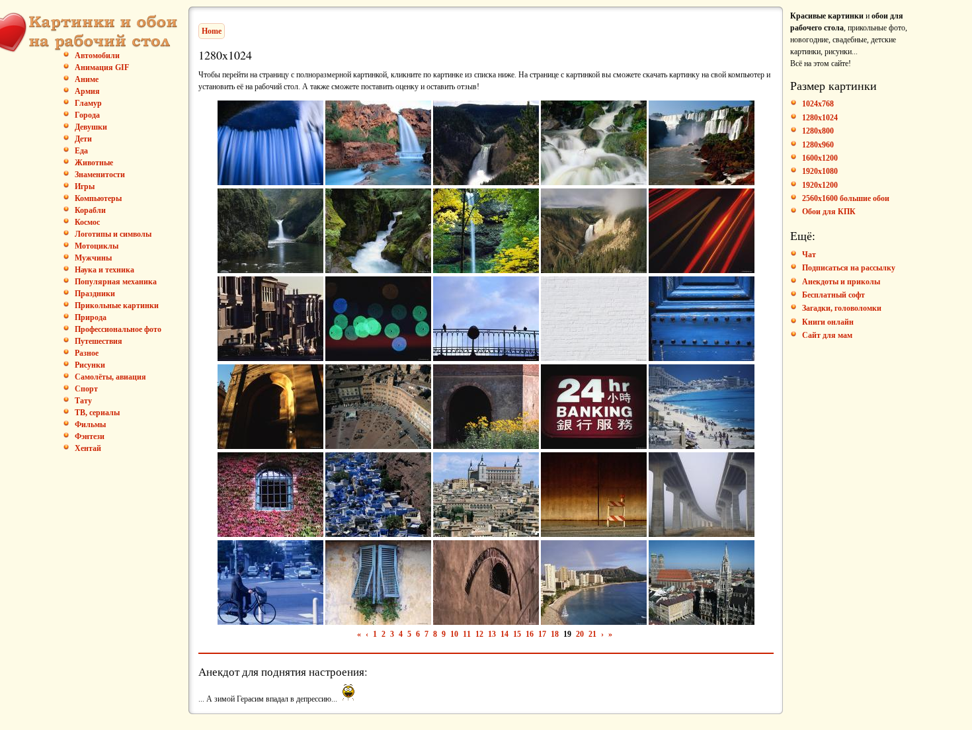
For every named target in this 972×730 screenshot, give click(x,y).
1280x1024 (820, 117)
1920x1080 (820, 171)
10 (454, 634)
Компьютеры (98, 198)
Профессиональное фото (118, 329)
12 (479, 634)
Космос (87, 222)
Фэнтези (89, 436)
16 (530, 634)
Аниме (87, 79)
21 (592, 634)
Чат (809, 254)
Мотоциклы (96, 246)
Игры (85, 186)
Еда (81, 150)
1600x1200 (820, 158)
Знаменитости (100, 174)
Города (87, 115)
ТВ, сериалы (97, 412)
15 (517, 634)
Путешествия (98, 341)
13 (492, 634)
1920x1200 (820, 185)
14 (504, 634)
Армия (87, 91)
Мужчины (93, 258)
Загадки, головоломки (841, 308)
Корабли (90, 210)
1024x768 (818, 103)
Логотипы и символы (113, 234)
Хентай (88, 448)
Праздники (95, 293)
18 (555, 634)
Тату (83, 400)
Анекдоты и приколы (841, 281)
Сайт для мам (827, 335)
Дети (83, 138)
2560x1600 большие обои (845, 198)
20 (580, 634)
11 (467, 634)
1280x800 (818, 131)
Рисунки (90, 365)
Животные (94, 162)
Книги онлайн (828, 322)
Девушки (91, 127)
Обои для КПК (829, 211)
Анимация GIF (102, 67)
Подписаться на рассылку (848, 267)
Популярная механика (116, 281)
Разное (87, 353)
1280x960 (818, 144)
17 (542, 634)
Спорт (86, 388)
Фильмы (90, 424)
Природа (90, 317)
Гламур (88, 103)
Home (212, 31)
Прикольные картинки (117, 305)
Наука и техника (104, 269)
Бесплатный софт (833, 295)
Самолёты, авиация (110, 377)
